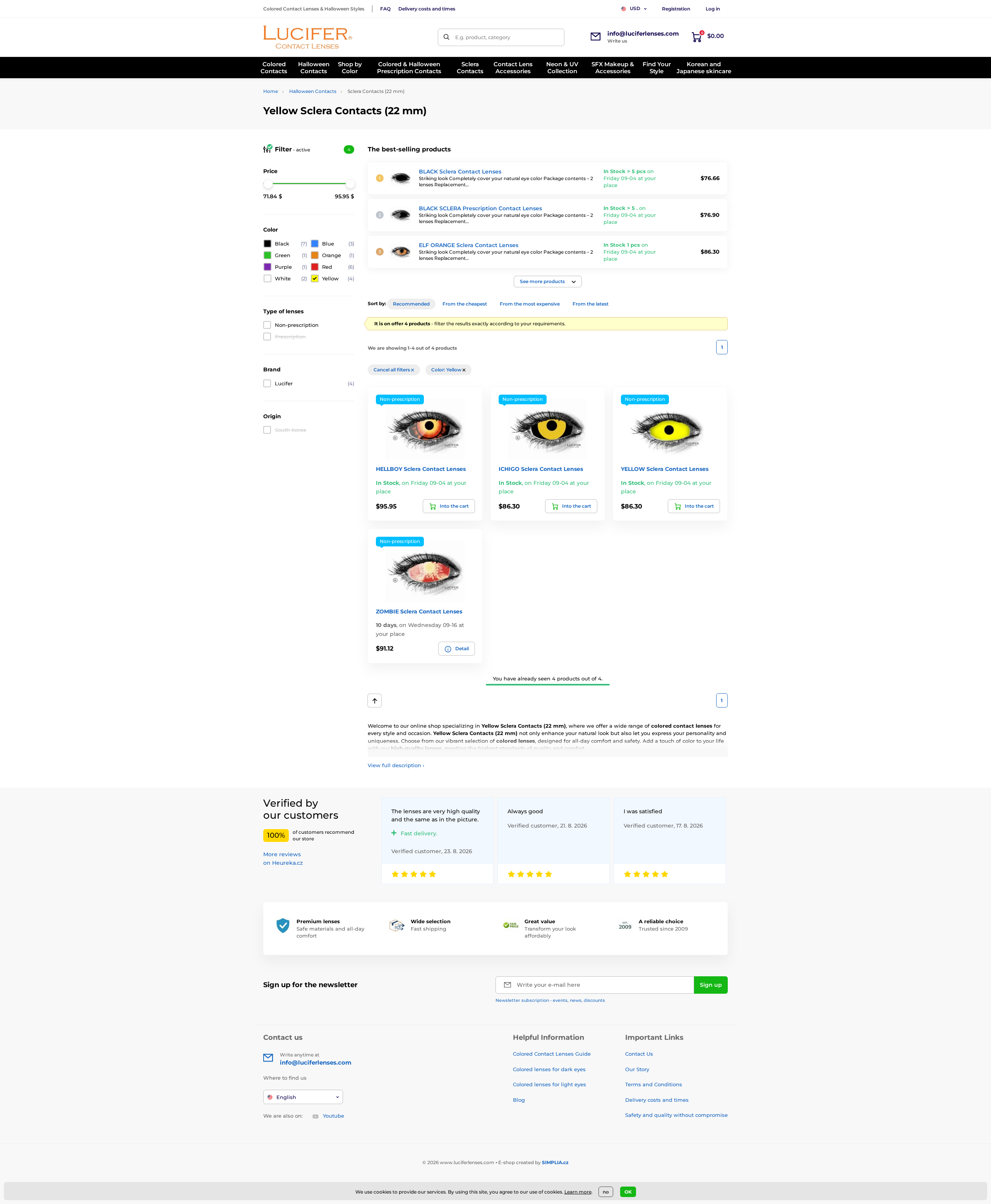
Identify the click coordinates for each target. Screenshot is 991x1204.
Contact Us (639, 1054)
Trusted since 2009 (663, 929)
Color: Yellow (447, 370)
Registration (676, 9)
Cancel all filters (392, 370)
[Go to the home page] (307, 37)
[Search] (446, 37)
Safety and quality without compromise (676, 1115)
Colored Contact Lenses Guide (552, 1054)
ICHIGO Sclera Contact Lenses (541, 468)
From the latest (591, 304)
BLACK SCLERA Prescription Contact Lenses (480, 208)
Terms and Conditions (653, 1084)
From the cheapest (464, 304)
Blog (519, 1100)
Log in (713, 9)
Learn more (578, 1192)
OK (628, 1192)
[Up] (374, 700)
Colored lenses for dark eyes (549, 1069)
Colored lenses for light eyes (549, 1084)
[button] (547, 281)
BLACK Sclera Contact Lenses (460, 171)
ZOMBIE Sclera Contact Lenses (419, 611)
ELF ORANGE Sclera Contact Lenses (468, 245)
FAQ (385, 9)
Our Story (637, 1069)
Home (270, 91)
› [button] (396, 765)
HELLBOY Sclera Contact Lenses (421, 468)
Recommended (411, 304)
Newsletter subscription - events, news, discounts (550, 1000)
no (606, 1192)
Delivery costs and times (426, 9)
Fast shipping (428, 929)
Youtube (333, 1116)
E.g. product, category (482, 37)
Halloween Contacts (312, 91)
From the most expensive (530, 304)
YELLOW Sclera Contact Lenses (664, 468)
